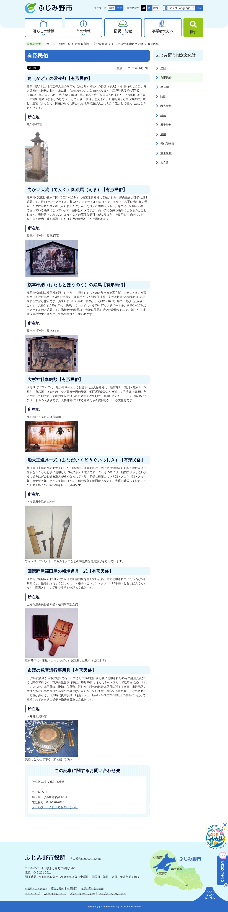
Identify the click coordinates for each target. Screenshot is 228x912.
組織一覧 (65, 43)
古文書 (164, 162)
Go (199, 8)
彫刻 (163, 96)
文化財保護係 (101, 43)
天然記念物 (167, 143)
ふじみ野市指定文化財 (129, 43)
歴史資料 (166, 124)
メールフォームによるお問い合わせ (55, 807)
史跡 (163, 68)
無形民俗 (166, 153)
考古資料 (166, 105)
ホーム (50, 43)
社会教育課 (82, 43)
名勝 (163, 134)
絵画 (163, 115)
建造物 (164, 87)
